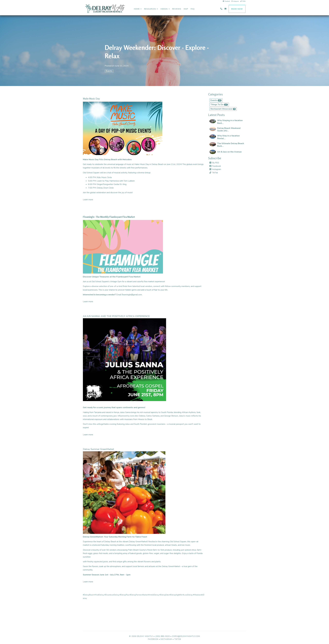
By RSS (215, 162)
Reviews (176, 9)
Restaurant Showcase (223, 108)
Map (186, 9)
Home (137, 9)
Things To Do (219, 104)
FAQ (193, 9)
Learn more (88, 199)
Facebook (227, 1)
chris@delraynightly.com (186, 636)
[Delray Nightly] (110, 9)
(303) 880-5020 (162, 636)
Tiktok (177, 639)
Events (109, 71)
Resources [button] (150, 9)
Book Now (237, 9)
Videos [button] (164, 9)
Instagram (236, 1)
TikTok (243, 1)
